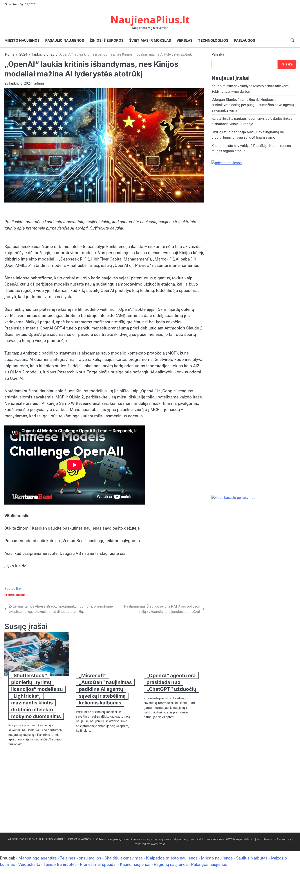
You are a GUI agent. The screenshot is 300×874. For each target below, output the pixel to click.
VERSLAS (184, 40)
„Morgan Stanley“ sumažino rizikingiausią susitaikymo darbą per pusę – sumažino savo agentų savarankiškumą (252, 105)
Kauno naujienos (135, 864)
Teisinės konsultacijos (80, 858)
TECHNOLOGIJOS (213, 40)
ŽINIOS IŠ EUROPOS (106, 40)
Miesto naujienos (217, 858)
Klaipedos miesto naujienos (172, 858)
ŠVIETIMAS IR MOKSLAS (150, 40)
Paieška (217, 54)
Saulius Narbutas (251, 858)
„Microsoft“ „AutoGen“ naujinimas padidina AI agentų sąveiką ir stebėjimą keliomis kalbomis (105, 689)
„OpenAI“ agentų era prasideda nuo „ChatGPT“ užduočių (171, 682)
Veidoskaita (29, 864)
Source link (13, 588)
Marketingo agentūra (37, 858)
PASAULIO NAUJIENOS (64, 40)
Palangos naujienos (209, 864)
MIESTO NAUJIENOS (22, 40)
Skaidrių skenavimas (124, 858)
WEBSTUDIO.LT (17, 839)
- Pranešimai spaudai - (99, 864)
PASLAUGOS (244, 40)
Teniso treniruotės (60, 864)
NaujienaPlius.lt (150, 19)
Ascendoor (284, 839)
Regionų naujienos (171, 864)
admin (39, 83)
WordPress (157, 844)
